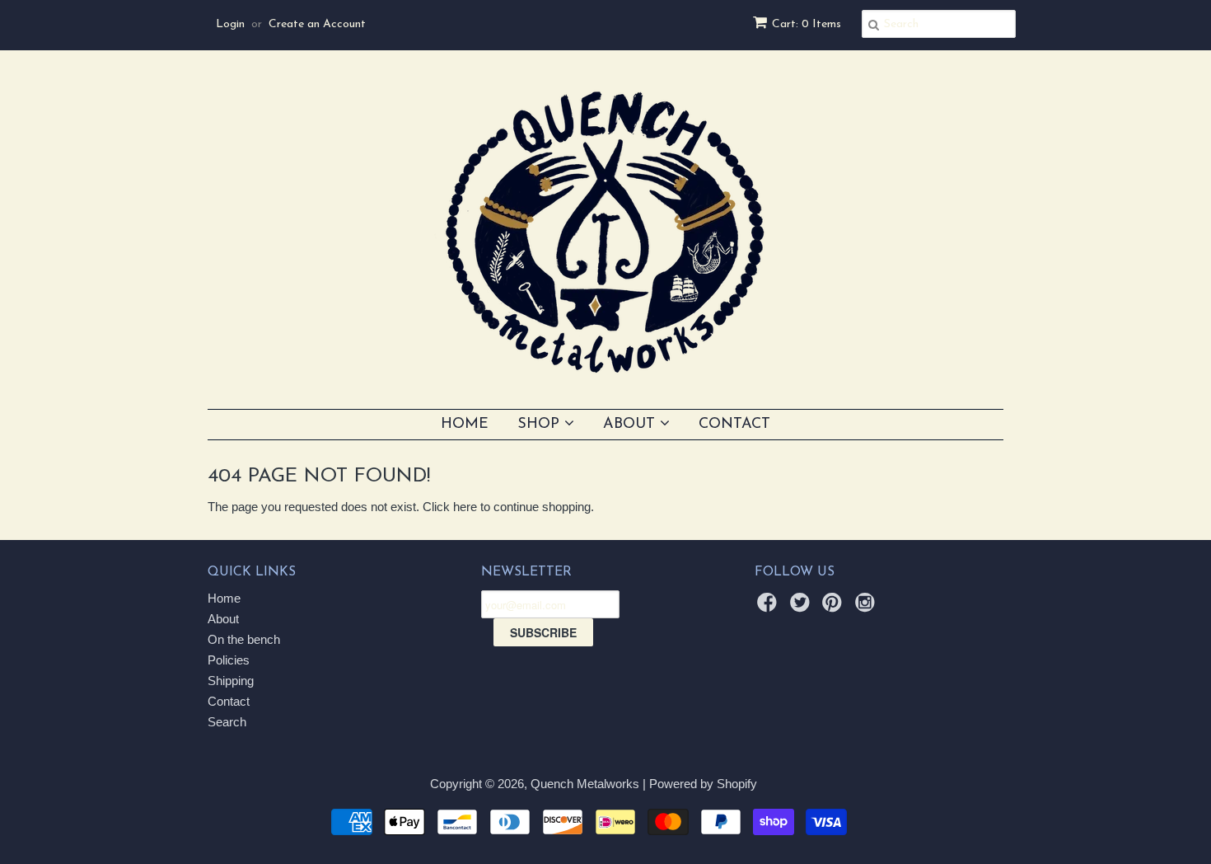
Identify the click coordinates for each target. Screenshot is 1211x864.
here (465, 507)
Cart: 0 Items (806, 24)
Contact (734, 424)
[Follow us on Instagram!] (867, 607)
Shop (540, 424)
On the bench (244, 639)
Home (465, 424)
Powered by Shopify (703, 784)
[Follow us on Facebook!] (769, 607)
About (631, 424)
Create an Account (317, 24)
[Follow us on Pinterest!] (834, 607)
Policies (229, 660)
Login (230, 24)
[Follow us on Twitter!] (802, 607)
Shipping (231, 681)
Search (227, 722)
